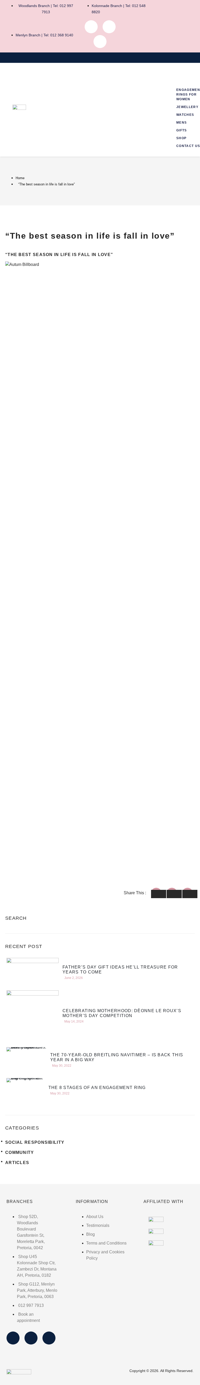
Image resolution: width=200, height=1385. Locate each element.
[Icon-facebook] (91, 26)
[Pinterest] (100, 41)
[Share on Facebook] (158, 894)
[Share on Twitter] (174, 894)
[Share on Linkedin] (189, 894)
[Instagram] (109, 26)
